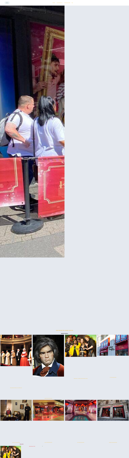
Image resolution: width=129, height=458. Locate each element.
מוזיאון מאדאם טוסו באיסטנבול (113, 442)
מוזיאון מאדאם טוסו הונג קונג (48, 442)
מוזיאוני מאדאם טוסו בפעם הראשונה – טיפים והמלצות (81, 378)
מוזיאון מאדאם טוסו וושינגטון (48, 398)
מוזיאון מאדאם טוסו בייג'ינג (80, 442)
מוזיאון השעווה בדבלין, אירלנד (16, 442)
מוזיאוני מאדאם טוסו (67, 2)
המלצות (54, 2)
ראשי (72, 2)
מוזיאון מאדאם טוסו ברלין (113, 377)
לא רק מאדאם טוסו (59, 2)
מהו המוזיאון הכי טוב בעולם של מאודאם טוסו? (16, 387)
